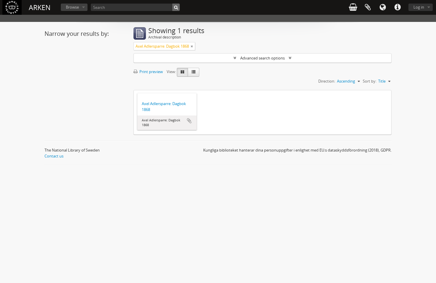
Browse (72, 7)
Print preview (151, 71)
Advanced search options (262, 58)
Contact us (53, 156)
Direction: (326, 81)
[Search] (176, 7)
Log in (418, 7)
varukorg (353, 7)
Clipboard (367, 7)
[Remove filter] (192, 46)
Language (382, 7)
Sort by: (369, 81)
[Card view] (182, 72)
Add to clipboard (189, 121)
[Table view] (193, 72)
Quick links (397, 7)
